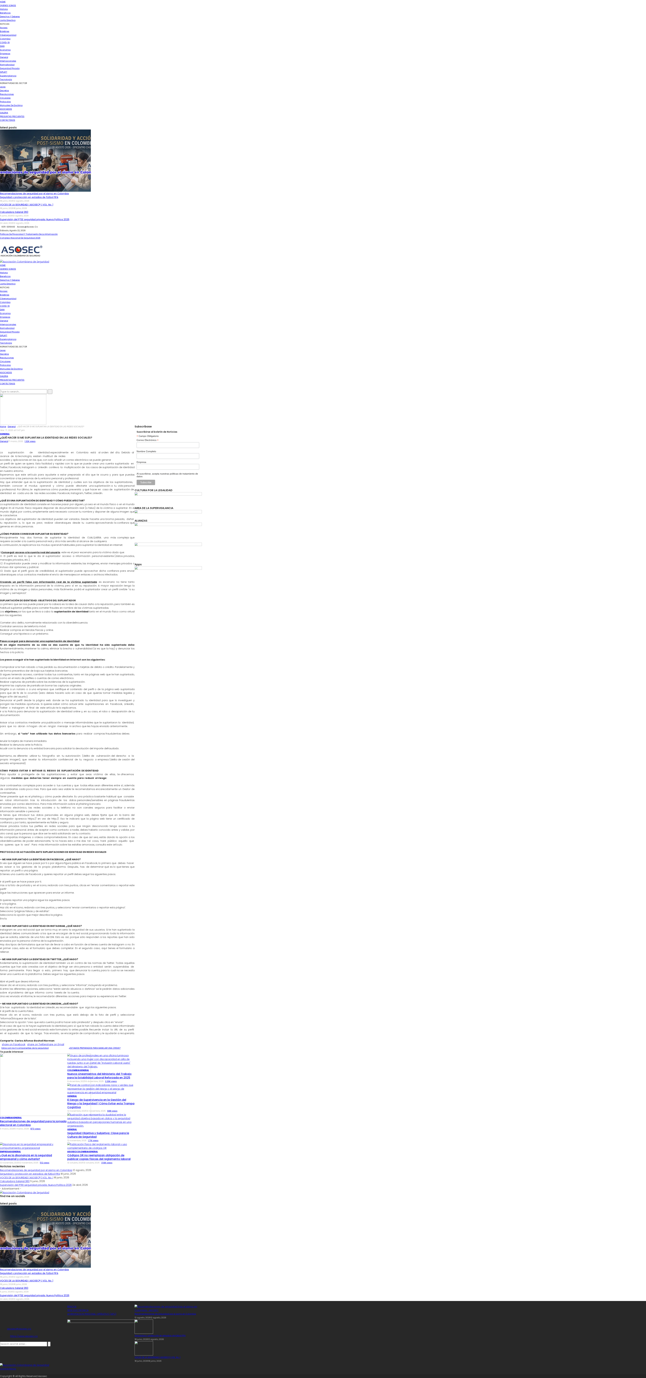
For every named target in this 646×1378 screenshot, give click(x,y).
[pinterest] (5, 1200)
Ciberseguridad (8, 35)
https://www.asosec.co (24, 1336)
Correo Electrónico (147, 440)
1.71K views (93, 1140)
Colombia (5, 38)
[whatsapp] (26, 1200)
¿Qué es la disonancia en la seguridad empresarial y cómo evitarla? (26, 1157)
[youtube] (6, 124)
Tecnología (6, 79)
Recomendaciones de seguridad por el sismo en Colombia (34, 193)
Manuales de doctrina (11, 105)
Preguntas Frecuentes (12, 116)
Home (3, 1)
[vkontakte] (28, 1200)
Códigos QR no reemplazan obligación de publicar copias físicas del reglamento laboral (99, 1157)
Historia (4, 9)
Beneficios (5, 12)
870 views (35, 1128)
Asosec (4, 27)
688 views (112, 1110)
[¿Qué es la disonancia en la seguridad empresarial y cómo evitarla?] (33, 1146)
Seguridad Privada (10, 68)
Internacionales (8, 61)
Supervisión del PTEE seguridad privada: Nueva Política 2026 (34, 219)
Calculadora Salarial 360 (14, 212)
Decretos (4, 90)
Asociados (6, 109)
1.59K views (106, 1162)
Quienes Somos (8, 5)
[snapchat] (10, 1200)
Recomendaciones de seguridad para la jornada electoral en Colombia (33, 1123)
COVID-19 (5, 42)
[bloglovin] (15, 1200)
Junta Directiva (7, 20)
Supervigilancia (8, 75)
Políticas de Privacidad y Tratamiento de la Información (29, 234)
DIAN (2, 46)
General (4, 57)
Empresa (141, 462)
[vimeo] (22, 1200)
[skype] (8, 1200)
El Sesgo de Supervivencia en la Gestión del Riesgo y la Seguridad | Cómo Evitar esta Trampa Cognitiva (100, 1103)
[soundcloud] (20, 1200)
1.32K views (30, 441)
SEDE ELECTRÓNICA (77, 1310)
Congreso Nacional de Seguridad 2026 (20, 237)
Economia (5, 49)
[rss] (29, 1200)
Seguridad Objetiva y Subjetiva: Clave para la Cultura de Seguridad (98, 1135)
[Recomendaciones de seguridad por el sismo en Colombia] (45, 160)
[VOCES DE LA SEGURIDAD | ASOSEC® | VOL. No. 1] (144, 1348)
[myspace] (12, 1200)
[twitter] (3, 124)
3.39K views (111, 1081)
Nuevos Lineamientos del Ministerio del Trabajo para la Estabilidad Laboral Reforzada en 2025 (99, 1076)
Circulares (5, 98)
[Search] (1, 387)
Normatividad (7, 64)
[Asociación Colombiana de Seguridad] (21, 251)
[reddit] (24, 1200)
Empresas (5, 53)
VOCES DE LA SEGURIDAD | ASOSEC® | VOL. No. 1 (26, 204)
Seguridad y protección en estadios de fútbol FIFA (29, 197)
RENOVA (71, 1306)
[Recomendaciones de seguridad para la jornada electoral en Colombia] (45, 1084)
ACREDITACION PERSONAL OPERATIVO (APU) (91, 1314)
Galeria (4, 112)
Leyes (3, 86)
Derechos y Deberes (10, 16)
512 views (44, 1162)
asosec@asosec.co (19, 1328)
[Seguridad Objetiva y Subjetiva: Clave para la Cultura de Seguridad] (101, 1120)
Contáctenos (7, 120)
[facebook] (1, 124)
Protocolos (5, 101)
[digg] (16, 1200)
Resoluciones (7, 94)
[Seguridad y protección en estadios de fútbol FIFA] (144, 1326)
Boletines (4, 31)
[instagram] (5, 124)
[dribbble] (18, 1200)
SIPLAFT (3, 72)
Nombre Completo (146, 451)
